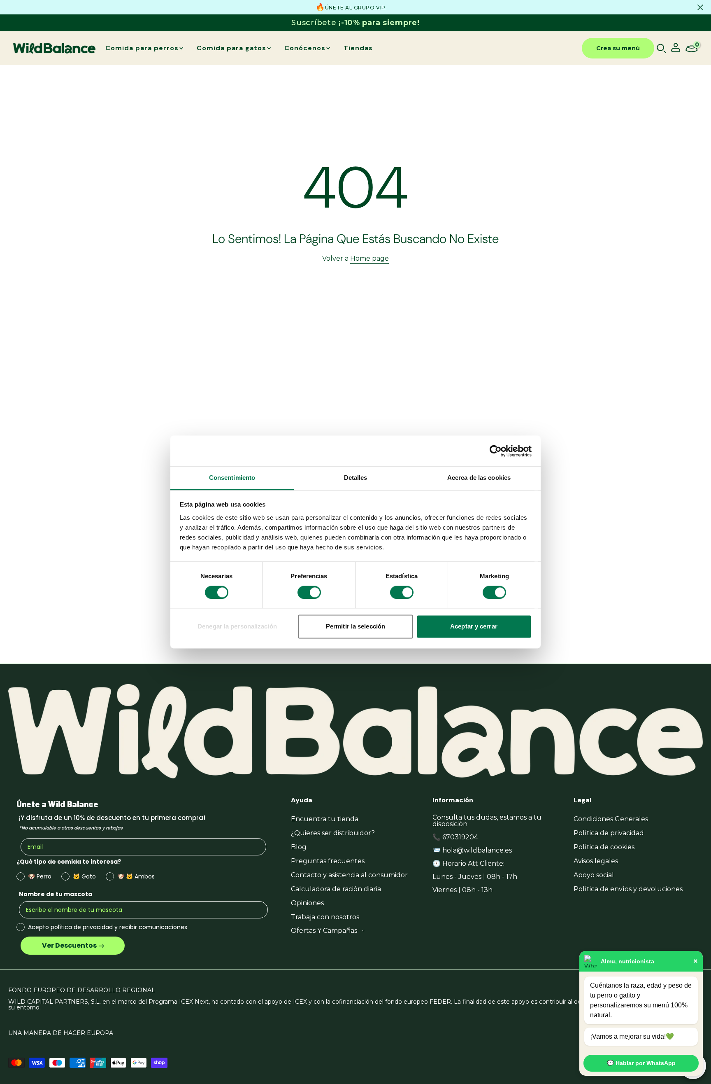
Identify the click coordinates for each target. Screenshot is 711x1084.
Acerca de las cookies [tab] (479, 477)
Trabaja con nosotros (325, 917)
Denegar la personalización (237, 626)
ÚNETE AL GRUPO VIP (355, 8)
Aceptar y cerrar (473, 626)
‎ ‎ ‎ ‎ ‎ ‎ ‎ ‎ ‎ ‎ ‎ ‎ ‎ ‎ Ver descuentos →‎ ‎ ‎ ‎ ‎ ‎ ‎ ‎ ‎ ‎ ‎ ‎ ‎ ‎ (73, 945)
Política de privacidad (609, 833)
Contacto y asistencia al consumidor (349, 875)
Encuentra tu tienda (324, 819)
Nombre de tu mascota (55, 894)
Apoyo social (594, 875)
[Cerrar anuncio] (700, 7)
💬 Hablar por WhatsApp (641, 1063)
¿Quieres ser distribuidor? (333, 833)
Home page (369, 258)
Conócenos (304, 48)
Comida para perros (142, 48)
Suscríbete (355, 22)
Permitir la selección (355, 626)
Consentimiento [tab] (232, 477)
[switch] (309, 592)
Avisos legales (596, 861)
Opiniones (307, 903)
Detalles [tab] (355, 477)
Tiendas (358, 48)
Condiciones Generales (611, 819)
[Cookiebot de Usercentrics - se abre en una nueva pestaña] (496, 451)
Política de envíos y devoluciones (628, 889)
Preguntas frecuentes (328, 861)
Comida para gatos (231, 48)
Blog (299, 847)
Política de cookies (604, 847)
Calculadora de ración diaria (336, 889)
